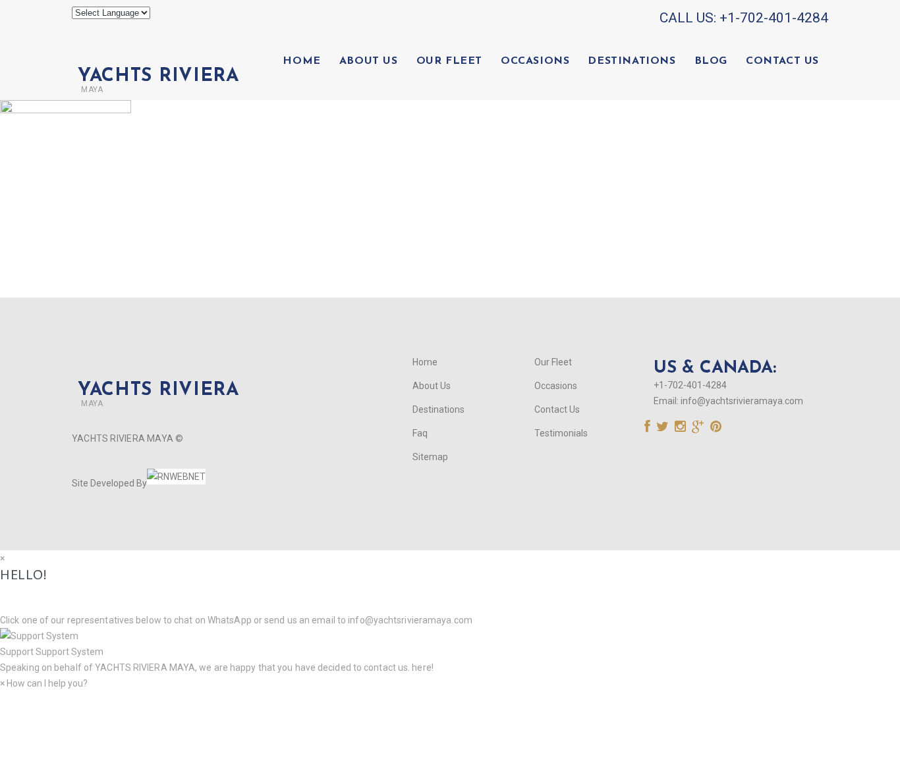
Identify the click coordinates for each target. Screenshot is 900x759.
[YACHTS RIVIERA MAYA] (155, 54)
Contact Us (782, 61)
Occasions (535, 61)
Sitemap (430, 457)
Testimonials (561, 433)
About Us (368, 61)
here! (423, 667)
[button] (450, 644)
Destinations (631, 61)
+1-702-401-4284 (773, 18)
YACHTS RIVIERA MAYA (144, 667)
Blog (710, 61)
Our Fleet (449, 61)
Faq (420, 433)
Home (301, 61)
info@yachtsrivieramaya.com (742, 401)
